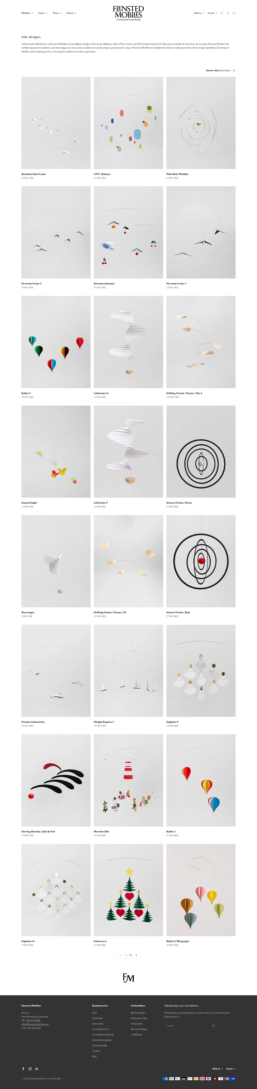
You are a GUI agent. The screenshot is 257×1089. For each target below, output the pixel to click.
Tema (55, 12)
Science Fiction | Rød (178, 612)
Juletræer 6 (100, 941)
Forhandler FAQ (139, 1018)
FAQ (94, 1012)
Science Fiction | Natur (179, 502)
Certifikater (136, 1034)
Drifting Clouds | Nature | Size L (184, 393)
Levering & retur (100, 1029)
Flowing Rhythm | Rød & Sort (38, 831)
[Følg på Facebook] (23, 1069)
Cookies (96, 1050)
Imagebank (136, 1023)
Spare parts (97, 1023)
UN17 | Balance (102, 174)
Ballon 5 (26, 393)
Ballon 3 (171, 831)
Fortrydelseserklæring (103, 1034)
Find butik (97, 1018)
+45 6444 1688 (32, 1020)
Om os (70, 12)
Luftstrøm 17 (101, 502)
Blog (94, 1056)
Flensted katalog (139, 1029)
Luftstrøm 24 (101, 393)
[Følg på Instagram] (30, 1069)
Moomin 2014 (101, 831)
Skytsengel (27, 612)
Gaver (41, 12)
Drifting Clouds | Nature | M (110, 612)
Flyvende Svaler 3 (176, 283)
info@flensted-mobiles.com (35, 1024)
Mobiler (25, 12)
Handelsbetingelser (102, 1040)
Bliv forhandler (138, 1012)
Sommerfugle (29, 502)
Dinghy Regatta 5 (104, 721)
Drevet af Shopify (53, 1078)
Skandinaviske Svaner (33, 174)
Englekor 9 (172, 721)
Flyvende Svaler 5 (31, 283)
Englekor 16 (28, 941)
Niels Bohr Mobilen (177, 174)
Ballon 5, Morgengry (178, 941)
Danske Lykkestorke (33, 721)
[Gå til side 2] (136, 955)
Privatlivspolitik (99, 1045)
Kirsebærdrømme (104, 283)
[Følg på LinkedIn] (37, 1069)
